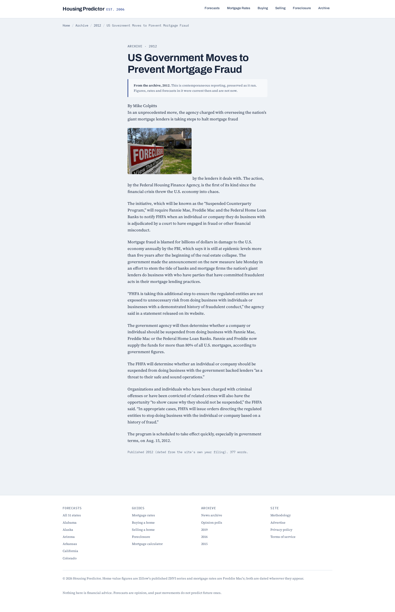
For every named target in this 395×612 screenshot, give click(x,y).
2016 (204, 536)
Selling (280, 8)
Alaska (68, 529)
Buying (263, 8)
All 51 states (72, 515)
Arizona (69, 536)
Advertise (278, 522)
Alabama (70, 522)
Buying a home (143, 522)
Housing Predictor (94, 9)
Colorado (70, 558)
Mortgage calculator (147, 544)
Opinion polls (211, 522)
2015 (204, 544)
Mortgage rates (143, 515)
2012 (97, 25)
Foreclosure (302, 8)
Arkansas (70, 544)
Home (66, 25)
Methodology (280, 515)
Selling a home (143, 529)
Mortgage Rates (238, 8)
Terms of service (283, 536)
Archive (324, 8)
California (70, 551)
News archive (211, 515)
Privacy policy (281, 529)
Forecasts (212, 8)
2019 (204, 529)
